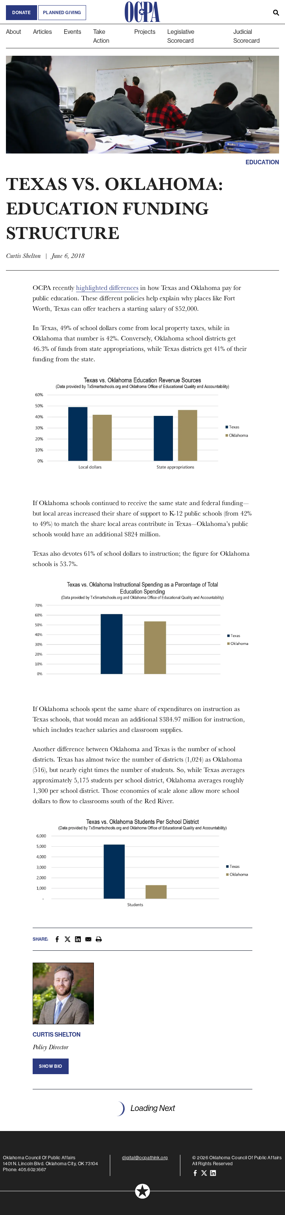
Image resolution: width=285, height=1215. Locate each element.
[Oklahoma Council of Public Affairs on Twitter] (204, 1172)
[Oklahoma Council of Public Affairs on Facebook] (195, 1172)
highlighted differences (107, 287)
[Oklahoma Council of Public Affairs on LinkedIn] (213, 1172)
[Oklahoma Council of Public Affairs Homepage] (142, 11)
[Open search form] (276, 11)
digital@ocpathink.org (145, 1157)
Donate (21, 12)
